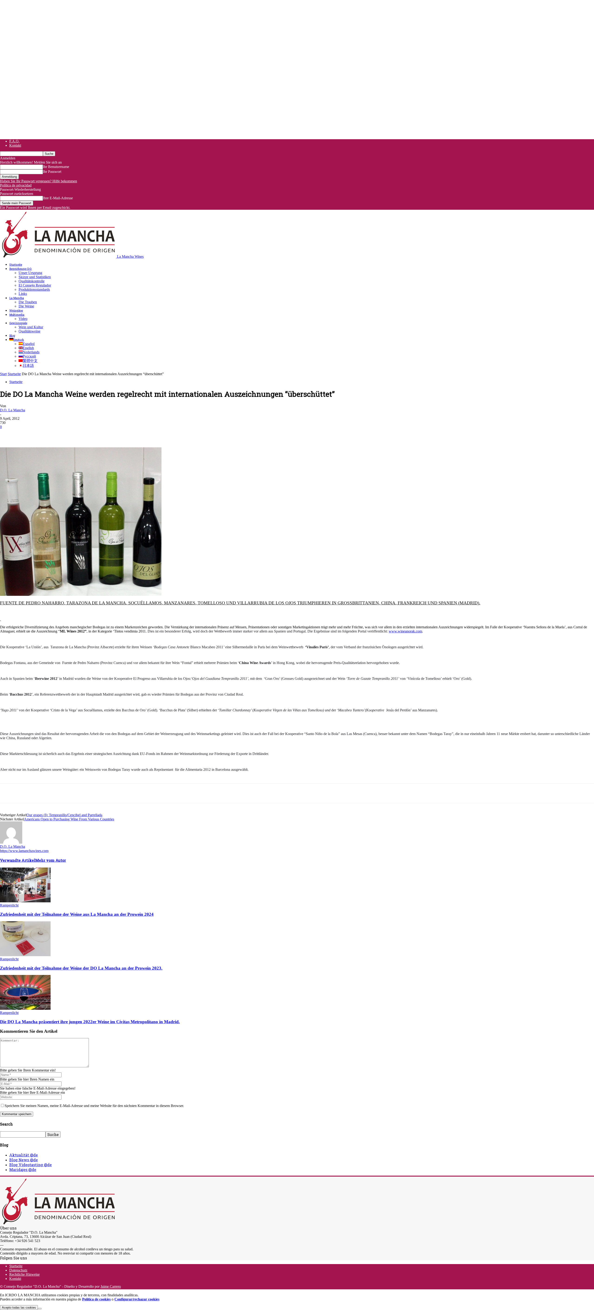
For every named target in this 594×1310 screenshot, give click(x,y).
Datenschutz (18, 1270)
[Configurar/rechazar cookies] (40, 1308)
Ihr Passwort (52, 172)
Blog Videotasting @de (30, 1164)
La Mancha (16, 298)
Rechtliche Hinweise (24, 1274)
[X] (24, 434)
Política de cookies (96, 1299)
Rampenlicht (9, 905)
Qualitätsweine (29, 331)
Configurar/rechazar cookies (136, 1299)
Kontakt (15, 145)
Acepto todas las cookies (19, 1307)
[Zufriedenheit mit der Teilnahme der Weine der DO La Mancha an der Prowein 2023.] (25, 955)
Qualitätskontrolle (32, 281)
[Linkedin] (74, 434)
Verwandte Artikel (17, 860)
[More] (91, 434)
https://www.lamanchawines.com (24, 851)
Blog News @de (23, 1159)
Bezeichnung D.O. (20, 269)
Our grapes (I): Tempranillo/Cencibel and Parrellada (64, 815)
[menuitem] (16, 340)
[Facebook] (7, 434)
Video (23, 319)
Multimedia (16, 314)
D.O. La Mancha (12, 410)
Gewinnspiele (18, 323)
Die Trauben (28, 302)
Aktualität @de (23, 1154)
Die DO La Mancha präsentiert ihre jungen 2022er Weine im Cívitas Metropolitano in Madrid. (90, 1021)
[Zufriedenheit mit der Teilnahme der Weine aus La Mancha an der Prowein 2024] (25, 901)
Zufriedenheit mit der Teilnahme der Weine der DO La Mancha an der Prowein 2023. (81, 968)
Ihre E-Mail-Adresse (58, 198)
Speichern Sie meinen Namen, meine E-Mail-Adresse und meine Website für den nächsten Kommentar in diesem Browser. (94, 1106)
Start (3, 374)
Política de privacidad (16, 185)
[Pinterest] (41, 434)
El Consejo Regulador (35, 285)
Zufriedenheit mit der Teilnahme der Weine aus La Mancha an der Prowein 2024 (77, 914)
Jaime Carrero (110, 1286)
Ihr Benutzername (56, 167)
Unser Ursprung (30, 273)
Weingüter (16, 310)
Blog (12, 335)
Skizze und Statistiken (35, 277)
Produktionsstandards (34, 289)
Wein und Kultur (31, 327)
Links (23, 294)
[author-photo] (11, 842)
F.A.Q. (14, 141)
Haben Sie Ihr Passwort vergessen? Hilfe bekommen (38, 181)
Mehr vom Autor (50, 860)
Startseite (15, 264)
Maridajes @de (22, 1169)
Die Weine (26, 306)
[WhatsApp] (57, 434)
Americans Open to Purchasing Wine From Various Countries (69, 819)
